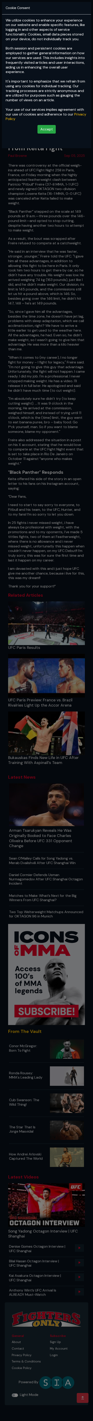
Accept (46, 129)
